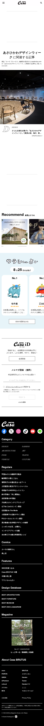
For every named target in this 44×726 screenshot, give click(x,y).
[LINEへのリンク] (39, 431)
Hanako (24, 677)
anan (3, 670)
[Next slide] (41, 246)
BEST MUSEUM (8, 603)
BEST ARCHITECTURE (11, 595)
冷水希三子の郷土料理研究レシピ (14, 534)
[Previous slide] (3, 246)
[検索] (41, 3)
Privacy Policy (26, 698)
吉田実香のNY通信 (8, 498)
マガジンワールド (27, 691)
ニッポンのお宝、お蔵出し (11, 526)
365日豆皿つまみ (8, 568)
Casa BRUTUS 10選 (9, 572)
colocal (4, 684)
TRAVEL (25, 455)
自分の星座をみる (22, 321)
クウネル (4, 687)
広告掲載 (4, 698)
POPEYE (4, 674)
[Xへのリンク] (11, 431)
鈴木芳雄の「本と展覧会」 (11, 494)
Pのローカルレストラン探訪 (12, 518)
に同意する (18, 387)
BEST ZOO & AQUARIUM (11, 607)
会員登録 (22, 358)
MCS (3, 691)
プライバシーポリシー (14, 387)
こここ (24, 687)
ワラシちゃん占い (8, 580)
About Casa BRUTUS (14, 659)
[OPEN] (3, 3)
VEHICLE (5, 459)
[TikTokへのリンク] (25, 431)
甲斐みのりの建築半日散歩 (11, 474)
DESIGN (5, 446)
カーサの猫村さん (8, 549)
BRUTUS (25, 670)
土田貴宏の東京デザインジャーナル (15, 486)
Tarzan (24, 681)
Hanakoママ (26, 684)
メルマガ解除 (22, 402)
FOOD (4, 455)
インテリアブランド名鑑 (11, 530)
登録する (22, 397)
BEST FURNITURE (9, 599)
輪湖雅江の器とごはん (10, 478)
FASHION (26, 446)
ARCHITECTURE (9, 451)
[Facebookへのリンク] (4, 431)
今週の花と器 (6, 576)
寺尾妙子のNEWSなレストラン (13, 490)
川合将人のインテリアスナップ (13, 502)
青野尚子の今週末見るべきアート (14, 482)
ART (23, 451)
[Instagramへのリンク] (18, 431)
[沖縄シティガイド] (15, 232)
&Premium (5, 681)
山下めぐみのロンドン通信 (11, 506)
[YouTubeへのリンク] (32, 431)
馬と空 (4, 553)
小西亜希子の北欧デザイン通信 (13, 514)
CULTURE (26, 459)
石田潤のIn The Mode (10, 510)
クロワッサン (26, 674)
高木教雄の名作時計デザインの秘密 (15, 522)
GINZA (4, 677)
